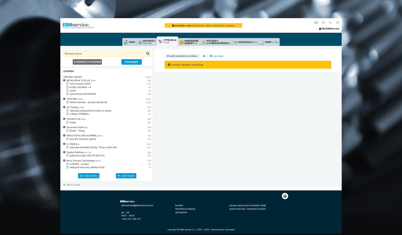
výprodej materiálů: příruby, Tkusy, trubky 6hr (93, 147)
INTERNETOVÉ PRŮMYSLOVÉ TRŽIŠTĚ (78, 28)
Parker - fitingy (77, 130)
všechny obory (72, 77)
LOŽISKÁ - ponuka (79, 164)
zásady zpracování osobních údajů (247, 205)
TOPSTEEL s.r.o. (74, 99)
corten (73, 90)
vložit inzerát (127, 175)
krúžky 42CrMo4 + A (80, 87)
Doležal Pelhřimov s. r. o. (78, 152)
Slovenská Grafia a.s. (77, 127)
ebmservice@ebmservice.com (137, 205)
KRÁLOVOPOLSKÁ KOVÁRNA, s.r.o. (84, 135)
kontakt (179, 205)
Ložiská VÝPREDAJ (79, 114)
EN (337, 22)
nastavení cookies (256, 208)
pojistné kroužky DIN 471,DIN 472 (87, 155)
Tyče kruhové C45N (80, 83)
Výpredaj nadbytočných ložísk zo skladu (90, 110)
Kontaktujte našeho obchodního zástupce (205, 25)
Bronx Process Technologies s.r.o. (83, 160)
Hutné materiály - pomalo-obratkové (88, 102)
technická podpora (185, 208)
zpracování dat (237, 208)
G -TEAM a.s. (73, 144)
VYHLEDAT (132, 62)
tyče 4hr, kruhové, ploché (83, 139)
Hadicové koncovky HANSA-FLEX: (87, 167)
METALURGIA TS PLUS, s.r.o (80, 80)
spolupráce (181, 212)
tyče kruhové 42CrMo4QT (83, 94)
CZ (316, 22)
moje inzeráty (90, 175)
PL (330, 22)
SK (323, 22)
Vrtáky (73, 122)
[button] (64, 80)
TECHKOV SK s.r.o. (76, 119)
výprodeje (217, 56)
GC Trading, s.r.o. (75, 107)
